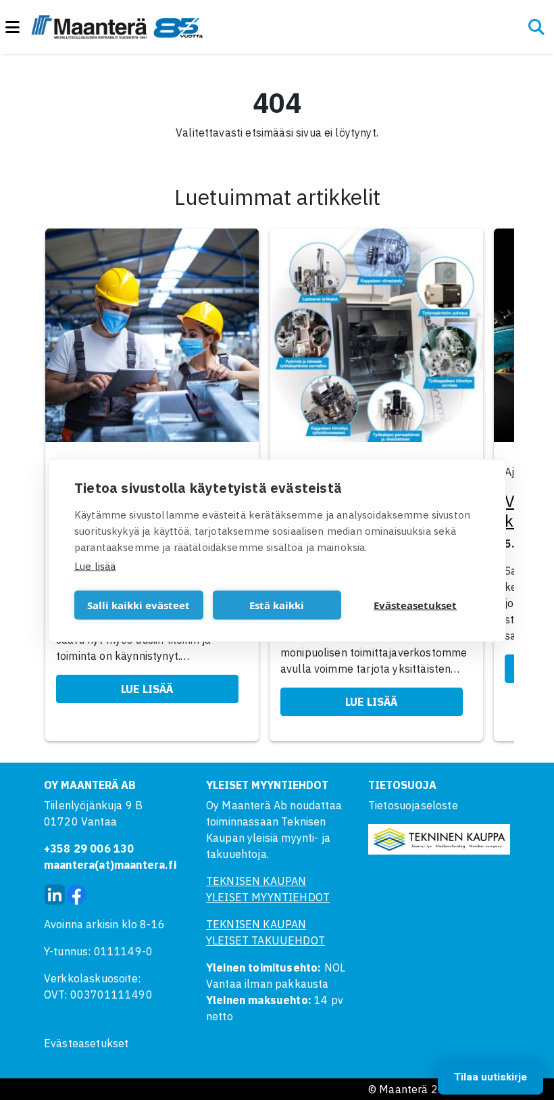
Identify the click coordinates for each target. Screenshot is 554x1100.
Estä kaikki (276, 605)
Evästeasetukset (86, 1043)
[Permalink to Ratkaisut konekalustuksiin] (376, 339)
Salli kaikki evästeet (138, 605)
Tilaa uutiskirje (490, 1077)
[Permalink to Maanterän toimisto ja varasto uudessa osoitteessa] (152, 339)
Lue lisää (95, 565)
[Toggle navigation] (18, 27)
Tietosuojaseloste (413, 805)
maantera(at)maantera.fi (110, 864)
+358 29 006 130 (89, 848)
